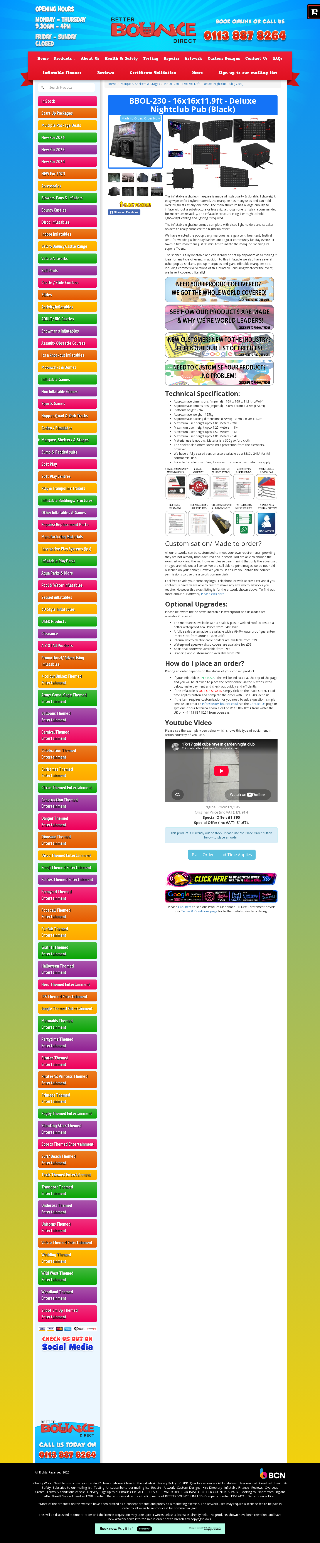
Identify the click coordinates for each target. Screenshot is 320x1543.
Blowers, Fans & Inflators (62, 198)
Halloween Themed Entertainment (57, 969)
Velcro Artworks (54, 258)
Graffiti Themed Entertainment (54, 950)
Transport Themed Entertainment (57, 1190)
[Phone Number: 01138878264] (244, 36)
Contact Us (256, 58)
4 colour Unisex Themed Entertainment (61, 679)
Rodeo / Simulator (56, 428)
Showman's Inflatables (60, 331)
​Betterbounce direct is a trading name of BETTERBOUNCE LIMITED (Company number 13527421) (176, 1496)
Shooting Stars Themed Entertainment (61, 1129)
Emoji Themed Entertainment (66, 867)
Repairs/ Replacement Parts (64, 524)
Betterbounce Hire (261, 1496)
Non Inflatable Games (59, 391)
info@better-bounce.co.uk (220, 704)
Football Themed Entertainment (56, 913)
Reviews (105, 72)
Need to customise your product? (77, 1483)
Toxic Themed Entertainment (66, 1175)
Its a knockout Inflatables (62, 355)
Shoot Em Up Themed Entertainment (59, 1313)
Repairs (171, 58)
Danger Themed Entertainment (54, 821)
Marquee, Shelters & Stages (65, 440)
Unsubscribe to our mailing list (127, 1487)
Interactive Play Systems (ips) (66, 549)
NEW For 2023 (53, 174)
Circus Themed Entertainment (66, 788)
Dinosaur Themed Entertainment (56, 840)
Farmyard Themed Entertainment (56, 895)
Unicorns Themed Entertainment (56, 1227)
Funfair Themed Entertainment (54, 932)
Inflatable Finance (62, 72)
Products (64, 58)
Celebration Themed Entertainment (58, 753)
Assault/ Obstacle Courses (63, 343)
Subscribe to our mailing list (72, 1487)
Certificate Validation (153, 72)
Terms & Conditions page (199, 911)
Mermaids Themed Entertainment (57, 1024)
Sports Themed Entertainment (67, 1144)
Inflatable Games (55, 379)
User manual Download (255, 1483)
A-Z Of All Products (57, 645)
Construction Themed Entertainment (59, 803)
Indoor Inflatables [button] (56, 234)
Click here (185, 907)
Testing (150, 58)
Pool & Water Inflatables (62, 585)
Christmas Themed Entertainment (57, 772)
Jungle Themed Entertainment (67, 1008)
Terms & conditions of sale (66, 1492)
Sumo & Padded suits (59, 452)
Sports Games (53, 403)
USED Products (53, 621)
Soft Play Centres (56, 476)
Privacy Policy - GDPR (172, 1483)
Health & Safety (121, 58)
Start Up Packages (57, 113)
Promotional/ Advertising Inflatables (62, 661)
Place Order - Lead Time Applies (222, 854)
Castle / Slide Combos (59, 282)
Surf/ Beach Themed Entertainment (58, 1159)
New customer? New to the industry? (129, 1483)
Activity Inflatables (57, 307)
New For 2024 (53, 161)
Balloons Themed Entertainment (56, 716)
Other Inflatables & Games (63, 512)
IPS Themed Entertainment (64, 996)
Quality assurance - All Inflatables (213, 1483)
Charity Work (42, 1483)
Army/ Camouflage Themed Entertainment (64, 698)
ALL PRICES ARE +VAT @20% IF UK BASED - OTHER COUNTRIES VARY (188, 1492)
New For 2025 (53, 149)
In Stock (48, 101)
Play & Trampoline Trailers (63, 488)
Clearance (49, 633)
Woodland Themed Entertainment (57, 1295)
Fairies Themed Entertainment (67, 879)
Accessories (51, 186)
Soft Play (49, 464)
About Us (90, 58)
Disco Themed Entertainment (66, 855)
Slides (46, 295)
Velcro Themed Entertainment (67, 1242)
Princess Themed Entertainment (55, 1098)
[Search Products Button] (42, 87)
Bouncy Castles (53, 210)
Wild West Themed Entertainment (57, 1276)
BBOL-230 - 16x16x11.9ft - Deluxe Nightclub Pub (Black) (203, 84)
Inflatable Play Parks (58, 561)
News (197, 72)
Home (43, 58)
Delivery (92, 1492)
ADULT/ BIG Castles (57, 319)
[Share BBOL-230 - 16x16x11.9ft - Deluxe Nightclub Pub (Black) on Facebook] (135, 212)
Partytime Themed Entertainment (57, 1042)
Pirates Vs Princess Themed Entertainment (64, 1079)
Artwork (193, 58)
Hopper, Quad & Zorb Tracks (64, 416)
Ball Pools (49, 270)
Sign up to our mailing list (248, 72)
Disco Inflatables (55, 222)
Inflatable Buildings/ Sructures (67, 500)
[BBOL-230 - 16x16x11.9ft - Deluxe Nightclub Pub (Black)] (135, 141)
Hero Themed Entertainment (65, 984)
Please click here (212, 594)
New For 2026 (53, 137)
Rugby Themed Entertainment (66, 1113)
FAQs (278, 58)
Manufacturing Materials (62, 537)
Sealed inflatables (56, 597)
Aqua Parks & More (57, 573)
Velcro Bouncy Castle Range (64, 246)
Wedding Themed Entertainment (56, 1258)
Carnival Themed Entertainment (55, 735)
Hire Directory (212, 1487)
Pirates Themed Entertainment (54, 1061)
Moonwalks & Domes (58, 367)
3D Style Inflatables (58, 609)
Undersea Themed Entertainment (56, 1208)
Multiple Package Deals (61, 125)
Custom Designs (224, 58)
